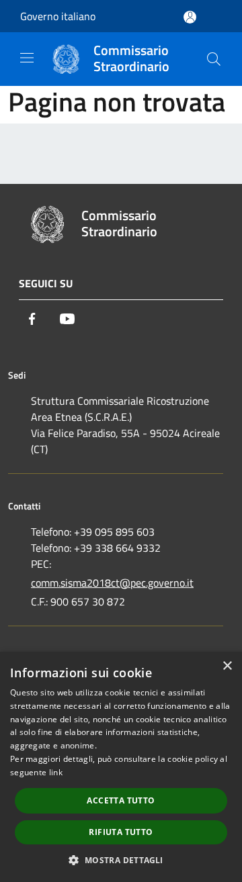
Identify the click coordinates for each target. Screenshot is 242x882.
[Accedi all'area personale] (190, 17)
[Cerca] (214, 59)
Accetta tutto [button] (121, 800)
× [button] (227, 666)
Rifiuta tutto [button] (121, 832)
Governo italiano (57, 16)
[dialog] (121, 767)
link (56, 772)
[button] (121, 860)
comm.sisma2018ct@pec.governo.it (112, 583)
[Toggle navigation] (27, 58)
